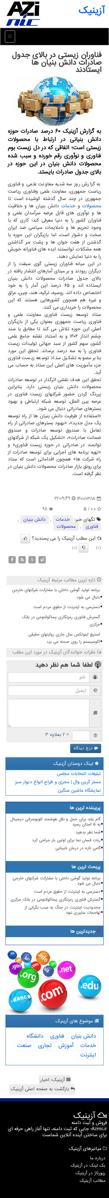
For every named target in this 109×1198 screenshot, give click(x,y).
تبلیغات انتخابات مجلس (79, 773)
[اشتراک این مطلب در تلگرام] (42, 559)
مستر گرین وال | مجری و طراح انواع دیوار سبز (58, 782)
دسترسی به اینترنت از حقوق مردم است (66, 607)
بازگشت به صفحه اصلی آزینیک (41, 1089)
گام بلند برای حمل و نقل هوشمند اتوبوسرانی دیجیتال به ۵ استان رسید (55, 821)
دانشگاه (35, 1036)
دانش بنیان (34, 519)
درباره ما (97, 1158)
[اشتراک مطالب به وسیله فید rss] (22, 559)
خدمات (68, 206)
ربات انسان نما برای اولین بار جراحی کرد (66, 840)
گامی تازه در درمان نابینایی (78, 848)
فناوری (92, 526)
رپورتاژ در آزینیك (90, 1173)
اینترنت (88, 1055)
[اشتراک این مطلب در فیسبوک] (12, 559)
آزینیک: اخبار (53, 1080)
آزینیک (91, 11)
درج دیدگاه (84, 748)
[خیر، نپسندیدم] (83, 547)
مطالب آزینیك (92, 1180)
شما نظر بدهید (88, 832)
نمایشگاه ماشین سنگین (79, 790)
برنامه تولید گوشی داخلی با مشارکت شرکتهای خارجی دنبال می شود (56, 593)
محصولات (91, 206)
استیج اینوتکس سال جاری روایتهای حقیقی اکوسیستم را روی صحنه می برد (64, 638)
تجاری (44, 1046)
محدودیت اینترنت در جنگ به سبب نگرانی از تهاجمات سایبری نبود (63, 910)
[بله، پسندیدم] (25, 538)
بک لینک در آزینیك (88, 1165)
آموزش (65, 1046)
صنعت (24, 1046)
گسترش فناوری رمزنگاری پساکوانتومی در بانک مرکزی (61, 620)
